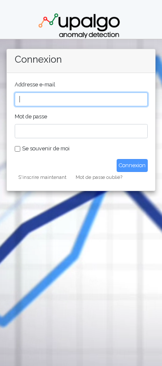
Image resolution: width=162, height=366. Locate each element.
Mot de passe (31, 116)
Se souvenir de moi (46, 148)
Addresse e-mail (35, 84)
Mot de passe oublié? (99, 177)
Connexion (132, 165)
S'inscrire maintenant (42, 177)
